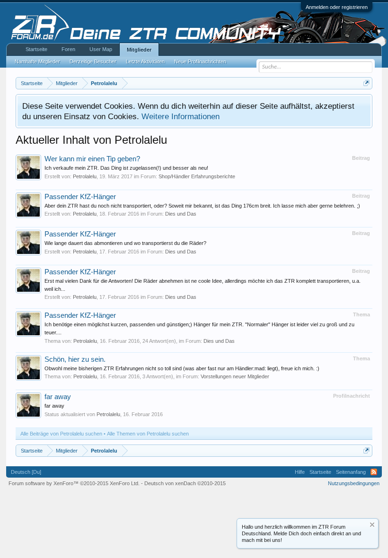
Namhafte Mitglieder (37, 61)
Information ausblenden (372, 524)
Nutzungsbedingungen (353, 483)
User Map (100, 49)
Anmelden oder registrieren (337, 7)
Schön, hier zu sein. (75, 359)
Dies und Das (180, 214)
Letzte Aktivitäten (145, 61)
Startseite (36, 49)
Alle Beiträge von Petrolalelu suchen (61, 433)
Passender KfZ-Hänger (80, 197)
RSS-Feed (373, 472)
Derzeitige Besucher (93, 61)
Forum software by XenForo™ (74, 483)
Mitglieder (139, 49)
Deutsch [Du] (26, 472)
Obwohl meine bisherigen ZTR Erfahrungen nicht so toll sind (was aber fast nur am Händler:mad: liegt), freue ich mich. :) (181, 368)
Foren (68, 49)
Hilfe (300, 472)
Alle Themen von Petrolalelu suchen (148, 433)
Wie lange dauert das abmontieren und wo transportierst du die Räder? (125, 243)
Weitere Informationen (180, 116)
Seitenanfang (351, 472)
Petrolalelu (85, 176)
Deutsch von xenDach (185, 483)
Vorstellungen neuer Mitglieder (235, 376)
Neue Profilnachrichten (200, 61)
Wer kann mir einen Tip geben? (92, 159)
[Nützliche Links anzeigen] (366, 83)
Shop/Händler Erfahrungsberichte (197, 176)
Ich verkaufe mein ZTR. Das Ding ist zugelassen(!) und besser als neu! (126, 168)
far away (57, 397)
